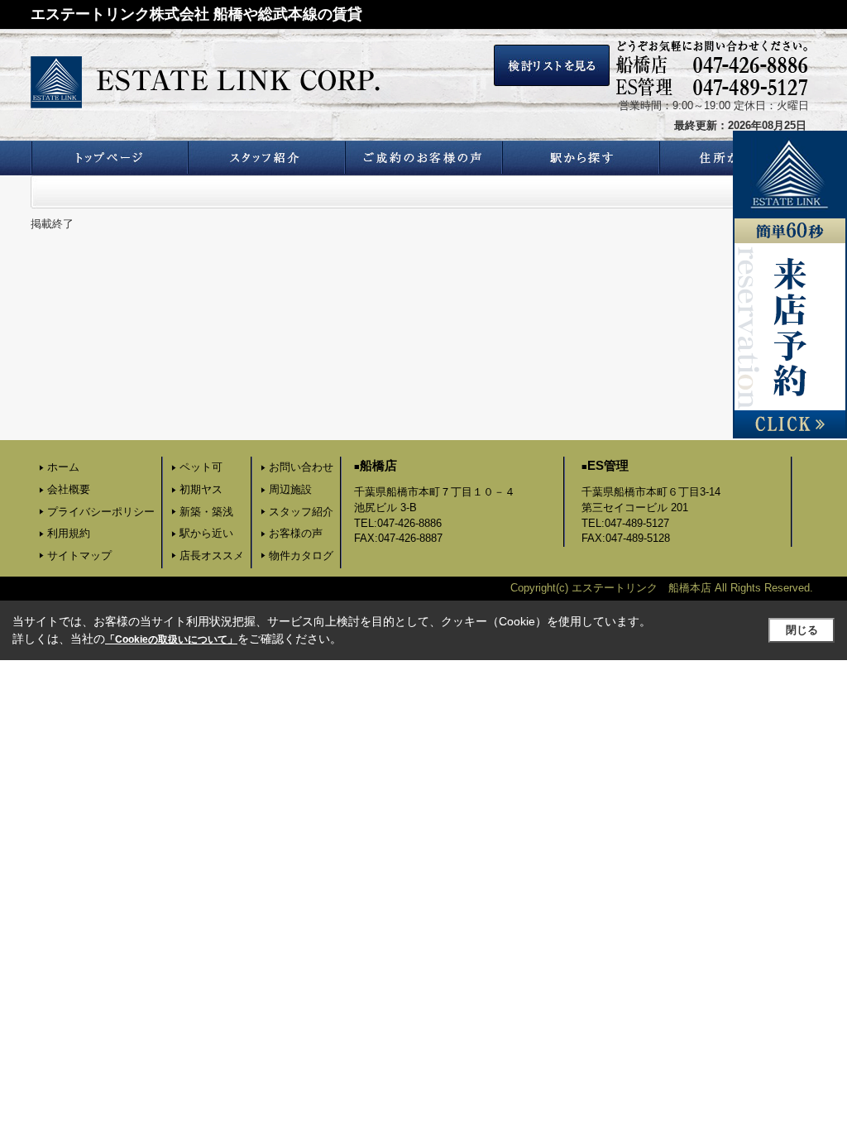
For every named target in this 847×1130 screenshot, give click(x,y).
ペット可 (201, 467)
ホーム (63, 467)
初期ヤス (201, 489)
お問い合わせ (301, 467)
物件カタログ (301, 555)
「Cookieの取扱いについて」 (171, 639)
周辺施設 (290, 489)
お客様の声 (296, 533)
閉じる (802, 630)
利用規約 (68, 533)
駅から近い (206, 533)
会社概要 (68, 489)
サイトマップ (79, 555)
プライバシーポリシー (101, 511)
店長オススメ (211, 555)
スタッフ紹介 (301, 511)
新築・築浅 (206, 511)
